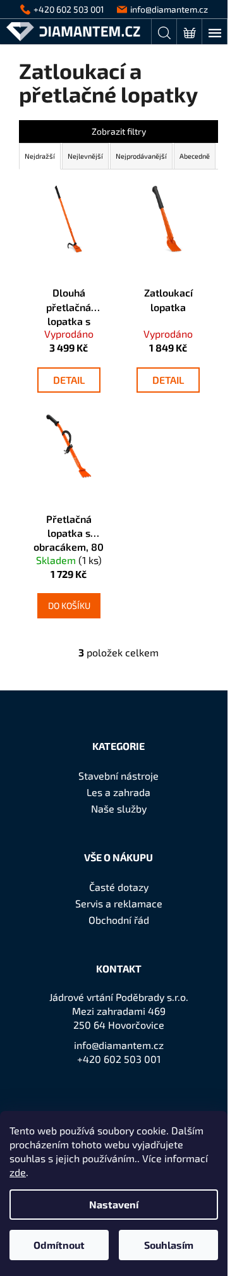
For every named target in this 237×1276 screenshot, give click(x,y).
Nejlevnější (85, 156)
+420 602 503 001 (119, 1059)
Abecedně (194, 156)
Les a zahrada (118, 792)
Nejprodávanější (141, 156)
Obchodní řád (118, 920)
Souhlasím (168, 1245)
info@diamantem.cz (119, 1045)
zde (17, 1172)
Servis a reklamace (118, 903)
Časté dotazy (119, 887)
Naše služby (119, 808)
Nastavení (113, 1204)
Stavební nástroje (118, 776)
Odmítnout (59, 1245)
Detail (69, 380)
